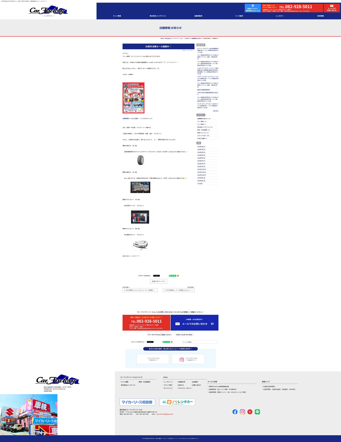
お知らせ (181, 385)
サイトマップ (168, 388)
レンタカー (280, 16)
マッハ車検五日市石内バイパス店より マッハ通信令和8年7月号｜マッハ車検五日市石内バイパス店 (207, 99)
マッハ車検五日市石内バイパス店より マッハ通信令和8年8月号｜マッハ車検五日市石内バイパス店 (207, 63)
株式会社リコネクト (195, 438)
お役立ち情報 (201, 138)
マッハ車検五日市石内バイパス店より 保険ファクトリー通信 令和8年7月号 (207, 85)
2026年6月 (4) (201, 152)
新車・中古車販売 (202, 130)
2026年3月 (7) (201, 161)
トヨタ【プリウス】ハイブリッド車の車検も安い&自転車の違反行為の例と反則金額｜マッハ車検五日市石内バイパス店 (207, 71)
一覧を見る (215, 111)
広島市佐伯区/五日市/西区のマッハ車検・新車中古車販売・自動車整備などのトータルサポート (24, 1)
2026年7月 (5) (201, 149)
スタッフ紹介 (168, 385)
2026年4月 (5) (201, 158)
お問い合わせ (196, 385)
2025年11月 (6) (201, 172)
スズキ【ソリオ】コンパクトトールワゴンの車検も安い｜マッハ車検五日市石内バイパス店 (207, 78)
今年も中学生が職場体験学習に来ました (207, 93)
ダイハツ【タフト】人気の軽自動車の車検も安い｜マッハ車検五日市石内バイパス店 (207, 50)
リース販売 (239, 16)
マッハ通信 (200, 121)
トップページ (168, 382)
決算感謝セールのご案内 (130, 118)
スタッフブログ (201, 135)
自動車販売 (198, 16)
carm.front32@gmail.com (164, 414)
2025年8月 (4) (201, 181)
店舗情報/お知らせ (202, 118)
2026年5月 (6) (201, 155)
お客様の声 (181, 382)
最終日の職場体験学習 (203, 90)
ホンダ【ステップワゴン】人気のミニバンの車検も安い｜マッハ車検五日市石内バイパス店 (207, 105)
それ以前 (199, 183)
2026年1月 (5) (201, 166)
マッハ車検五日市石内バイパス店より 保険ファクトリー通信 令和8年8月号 (207, 57)
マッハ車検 (117, 16)
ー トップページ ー (48, 16)
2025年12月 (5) (201, 169)
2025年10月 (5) (201, 175)
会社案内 (195, 382)
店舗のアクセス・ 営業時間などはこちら (253, 9)
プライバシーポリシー (185, 388)
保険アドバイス (201, 133)
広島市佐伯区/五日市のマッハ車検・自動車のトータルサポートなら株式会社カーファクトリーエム (163, 438)
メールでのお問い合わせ (332, 9)
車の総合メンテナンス (158, 16)
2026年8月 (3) (201, 146)
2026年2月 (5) (201, 163)
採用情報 (320, 16)
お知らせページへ (158, 281)
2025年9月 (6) (201, 178)
